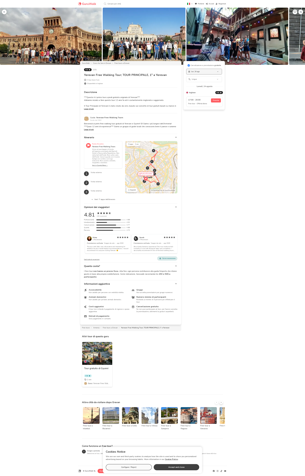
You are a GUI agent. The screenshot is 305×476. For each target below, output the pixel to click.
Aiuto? (102, 471)
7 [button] (147, 168)
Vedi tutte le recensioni (92, 259)
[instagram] (217, 471)
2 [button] (158, 184)
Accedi (211, 4)
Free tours (86, 328)
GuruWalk (86, 63)
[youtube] (225, 471)
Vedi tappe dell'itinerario (104, 199)
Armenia (96, 328)
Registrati (222, 4)
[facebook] (213, 471)
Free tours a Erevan (121, 63)
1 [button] (144, 181)
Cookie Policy (171, 459)
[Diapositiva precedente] (6, 36)
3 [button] (154, 174)
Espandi (133, 190)
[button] (146, 179)
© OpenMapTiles (157, 190)
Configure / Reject (128, 467)
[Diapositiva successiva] (299, 36)
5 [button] (151, 161)
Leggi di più (89, 109)
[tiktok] (221, 471)
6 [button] (153, 150)
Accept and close (176, 467)
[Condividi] (300, 12)
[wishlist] (295, 12)
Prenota (216, 100)
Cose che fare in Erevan (102, 63)
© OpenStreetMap (169, 190)
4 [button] (154, 170)
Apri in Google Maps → (100, 165)
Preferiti (201, 4)
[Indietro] (4, 12)
